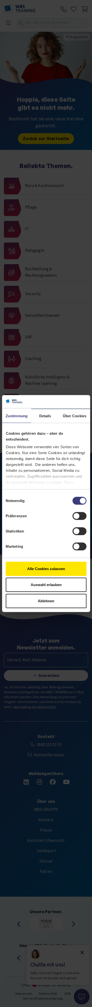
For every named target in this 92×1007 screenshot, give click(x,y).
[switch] (79, 516)
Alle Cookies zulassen (46, 568)
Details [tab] (45, 416)
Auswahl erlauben (46, 585)
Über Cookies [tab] (74, 416)
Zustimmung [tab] (16, 416)
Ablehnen (46, 601)
